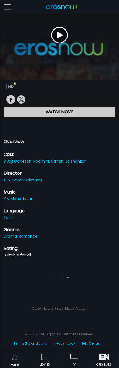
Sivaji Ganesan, (18, 161)
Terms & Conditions (30, 343)
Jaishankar (75, 161)
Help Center (90, 343)
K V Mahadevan (18, 199)
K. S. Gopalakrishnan (23, 180)
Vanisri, (58, 161)
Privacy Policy (64, 343)
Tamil (9, 217)
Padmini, (42, 161)
